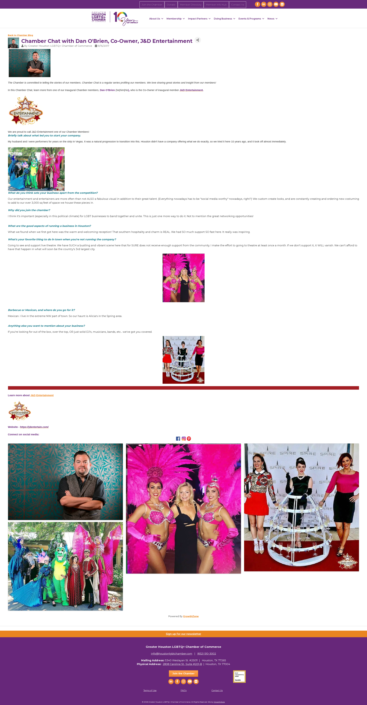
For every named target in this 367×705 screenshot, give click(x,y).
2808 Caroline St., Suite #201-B (182, 664)
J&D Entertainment (42, 395)
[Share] (198, 40)
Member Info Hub (216, 4)
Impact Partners (197, 18)
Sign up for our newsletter (183, 634)
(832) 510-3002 (206, 653)
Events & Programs (250, 18)
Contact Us (237, 4)
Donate (171, 4)
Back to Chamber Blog (20, 35)
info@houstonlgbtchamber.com (171, 653)
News (271, 18)
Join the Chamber (152, 4)
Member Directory (190, 4)
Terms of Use (150, 690)
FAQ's (184, 690)
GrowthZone (191, 616)
